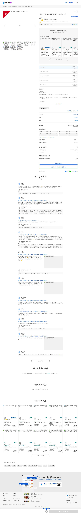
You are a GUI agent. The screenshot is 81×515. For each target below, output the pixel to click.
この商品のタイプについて (72, 110)
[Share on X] (68, 171)
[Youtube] (76, 502)
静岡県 (76, 120)
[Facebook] (73, 502)
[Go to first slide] (35, 25)
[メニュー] (77, 3)
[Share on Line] (70, 171)
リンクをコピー (75, 171)
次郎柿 (15, 6)
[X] (67, 502)
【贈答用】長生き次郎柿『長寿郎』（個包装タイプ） (24, 6)
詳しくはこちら (74, 24)
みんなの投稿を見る (74, 16)
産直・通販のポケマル (6, 6)
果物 (10, 6)
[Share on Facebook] (66, 171)
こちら (48, 373)
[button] (58, 19)
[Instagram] (70, 502)
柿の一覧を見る (58, 59)
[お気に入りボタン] (49, 39)
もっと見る (40, 361)
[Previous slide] (4, 25)
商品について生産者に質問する (58, 167)
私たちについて (58, 163)
